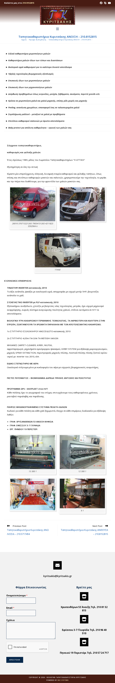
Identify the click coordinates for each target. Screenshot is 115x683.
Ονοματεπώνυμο (16, 595)
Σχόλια (10, 620)
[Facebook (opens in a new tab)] (101, 3)
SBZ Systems (63, 680)
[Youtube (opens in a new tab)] (109, 3)
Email (10, 607)
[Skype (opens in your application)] (105, 3)
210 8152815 (28, 3)
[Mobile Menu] (57, 29)
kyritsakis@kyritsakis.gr (57, 576)
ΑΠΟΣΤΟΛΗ (14, 660)
